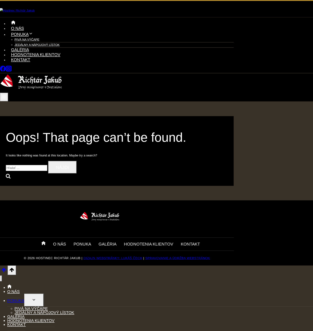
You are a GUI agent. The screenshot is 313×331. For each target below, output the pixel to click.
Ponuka (82, 244)
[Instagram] (9, 70)
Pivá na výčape (26, 39)
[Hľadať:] (27, 168)
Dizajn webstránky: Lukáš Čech (113, 258)
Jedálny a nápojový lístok (37, 45)
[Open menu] (4, 97)
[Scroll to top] (4, 271)
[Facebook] (3, 70)
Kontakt (20, 59)
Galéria (20, 49)
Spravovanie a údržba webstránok (177, 258)
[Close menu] (1, 278)
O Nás (17, 28)
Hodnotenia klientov (35, 54)
